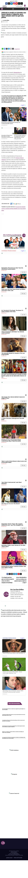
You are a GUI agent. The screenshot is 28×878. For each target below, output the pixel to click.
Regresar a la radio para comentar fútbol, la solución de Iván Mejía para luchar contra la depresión (13, 732)
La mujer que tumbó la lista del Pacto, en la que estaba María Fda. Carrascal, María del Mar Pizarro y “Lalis (13, 715)
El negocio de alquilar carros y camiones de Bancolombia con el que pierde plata (13, 208)
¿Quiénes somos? (9, 857)
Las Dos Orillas (6, 20)
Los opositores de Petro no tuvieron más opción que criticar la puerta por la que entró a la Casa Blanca (13, 720)
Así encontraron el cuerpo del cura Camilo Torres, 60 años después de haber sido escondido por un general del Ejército (13, 726)
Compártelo (17, 49)
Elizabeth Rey (17, 72)
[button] (23, 8)
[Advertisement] (14, 223)
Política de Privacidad (18, 857)
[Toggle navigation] (13, 9)
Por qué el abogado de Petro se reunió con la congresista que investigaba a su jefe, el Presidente (13, 709)
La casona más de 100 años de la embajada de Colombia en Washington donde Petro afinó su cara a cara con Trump (13, 738)
